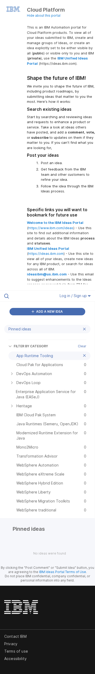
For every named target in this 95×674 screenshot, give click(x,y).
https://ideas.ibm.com (46, 253)
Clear (82, 346)
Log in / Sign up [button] (74, 295)
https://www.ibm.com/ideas (50, 228)
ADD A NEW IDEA (49, 311)
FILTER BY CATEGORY (31, 346)
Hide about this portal (43, 15)
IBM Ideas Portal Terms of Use (62, 572)
